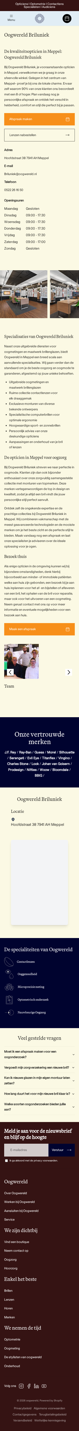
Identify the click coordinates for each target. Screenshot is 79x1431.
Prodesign (16, 770)
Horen (8, 1308)
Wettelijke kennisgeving (50, 1420)
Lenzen (9, 1300)
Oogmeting (12, 1348)
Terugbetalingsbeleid (52, 1414)
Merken (9, 1317)
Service (9, 1220)
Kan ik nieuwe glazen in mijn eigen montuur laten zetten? (37, 1080)
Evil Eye (33, 758)
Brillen (8, 1291)
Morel (51, 752)
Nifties (32, 770)
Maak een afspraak (22, 629)
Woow (44, 770)
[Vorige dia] (10, 673)
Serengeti (16, 758)
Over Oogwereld (15, 1193)
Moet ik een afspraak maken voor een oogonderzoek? (30, 1054)
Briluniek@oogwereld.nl (20, 174)
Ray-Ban (25, 752)
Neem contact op (16, 1251)
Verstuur (61, 1150)
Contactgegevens (24, 1414)
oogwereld (32, 1400)
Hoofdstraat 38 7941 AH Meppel (26, 158)
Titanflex (48, 758)
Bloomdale (60, 770)
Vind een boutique (16, 1242)
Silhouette (67, 752)
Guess (39, 752)
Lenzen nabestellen (22, 135)
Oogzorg (10, 1260)
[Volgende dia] (71, 294)
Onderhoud (12, 1366)
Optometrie (12, 1340)
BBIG (38, 775)
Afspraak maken (20, 119)
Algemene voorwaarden (49, 1408)
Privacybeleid (22, 1408)
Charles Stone (17, 764)
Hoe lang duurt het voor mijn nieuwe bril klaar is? (37, 1094)
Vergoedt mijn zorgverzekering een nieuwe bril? (36, 1068)
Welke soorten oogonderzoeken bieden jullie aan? (35, 1107)
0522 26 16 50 (13, 190)
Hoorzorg (10, 1268)
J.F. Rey (10, 752)
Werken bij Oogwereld (19, 1202)
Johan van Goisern (56, 764)
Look (35, 764)
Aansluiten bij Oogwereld (21, 1211)
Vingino (64, 758)
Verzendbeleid (22, 1420)
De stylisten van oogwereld (23, 1357)
